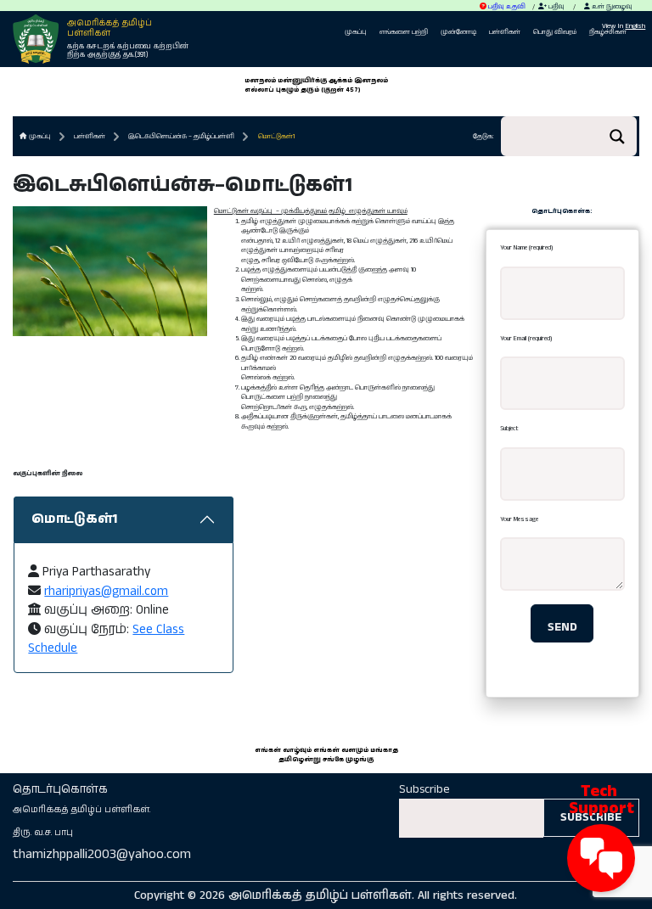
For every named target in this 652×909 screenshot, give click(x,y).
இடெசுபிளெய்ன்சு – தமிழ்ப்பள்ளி (181, 136)
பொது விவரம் (554, 31)
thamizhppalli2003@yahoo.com (102, 854)
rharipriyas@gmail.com (106, 591)
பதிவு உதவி (506, 6)
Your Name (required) (526, 247)
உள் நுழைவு (611, 6)
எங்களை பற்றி (403, 31)
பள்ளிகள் (504, 31)
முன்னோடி (458, 31)
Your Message (519, 519)
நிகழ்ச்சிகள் (608, 31)
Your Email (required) (526, 338)
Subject (509, 428)
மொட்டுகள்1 (276, 136)
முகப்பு (356, 31)
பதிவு (556, 6)
